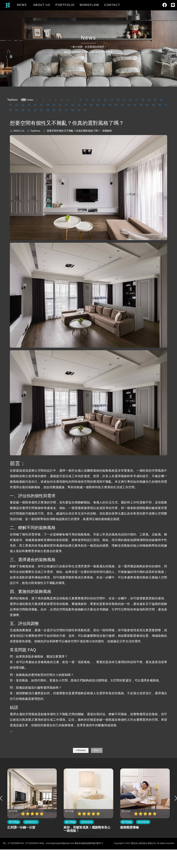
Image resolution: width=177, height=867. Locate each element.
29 (54, 105)
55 (54, 110)
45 (153, 105)
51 (29, 110)
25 (29, 105)
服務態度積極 (76, 827)
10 (93, 99)
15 (124, 99)
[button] (81, 835)
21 (161, 99)
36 (97, 105)
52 (35, 110)
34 (85, 105)
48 (10, 110)
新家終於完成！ (134, 827)
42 (134, 105)
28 (47, 105)
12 (105, 99)
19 (149, 99)
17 (136, 99)
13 (111, 99)
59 (78, 110)
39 (116, 105)
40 (122, 105)
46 (159, 105)
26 (35, 105)
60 (85, 110)
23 (16, 105)
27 (41, 105)
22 (10, 105)
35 (91, 105)
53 (41, 110)
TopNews (10, 99)
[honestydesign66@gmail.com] (171, 779)
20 (155, 99)
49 (16, 110)
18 (142, 99)
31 (66, 105)
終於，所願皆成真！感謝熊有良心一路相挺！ (33, 829)
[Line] (171, 792)
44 (147, 105)
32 (72, 105)
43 (141, 105)
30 (60, 105)
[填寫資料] (171, 806)
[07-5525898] (171, 765)
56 (60, 110)
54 (47, 110)
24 (22, 105)
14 (118, 99)
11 (99, 99)
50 (22, 110)
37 (103, 105)
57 (66, 110)
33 (78, 105)
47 (166, 105)
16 (130, 99)
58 (72, 110)
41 (128, 105)
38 (110, 105)
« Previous (81, 750)
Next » (97, 750)
